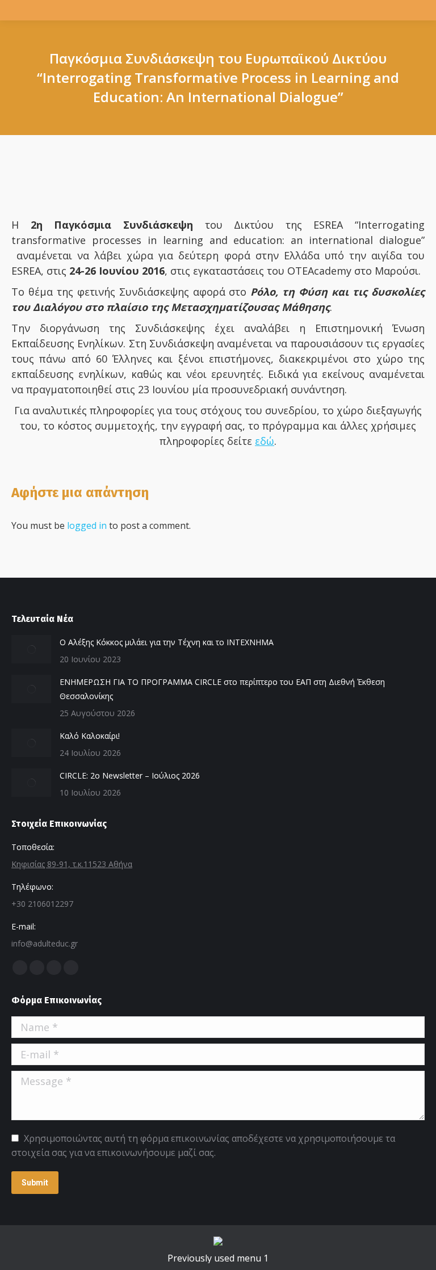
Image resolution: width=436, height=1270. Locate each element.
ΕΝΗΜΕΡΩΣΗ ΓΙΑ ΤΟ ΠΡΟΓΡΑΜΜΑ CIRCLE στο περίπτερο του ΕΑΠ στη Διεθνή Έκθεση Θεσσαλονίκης (222, 688)
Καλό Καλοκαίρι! (90, 735)
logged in (87, 525)
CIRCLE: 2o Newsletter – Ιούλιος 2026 (130, 775)
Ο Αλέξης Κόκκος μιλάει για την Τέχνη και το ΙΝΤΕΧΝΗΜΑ (167, 642)
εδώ (264, 441)
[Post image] (31, 649)
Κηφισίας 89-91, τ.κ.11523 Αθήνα (71, 864)
